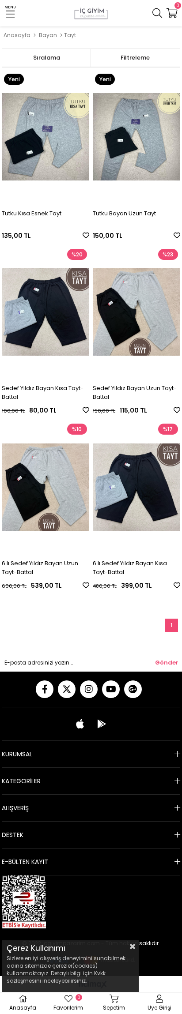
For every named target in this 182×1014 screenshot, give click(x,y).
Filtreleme (135, 57)
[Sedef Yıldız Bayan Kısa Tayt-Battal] (45, 312)
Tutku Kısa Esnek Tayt (31, 213)
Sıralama (46, 57)
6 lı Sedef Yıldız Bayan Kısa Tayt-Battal (130, 567)
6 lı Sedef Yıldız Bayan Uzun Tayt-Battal (40, 567)
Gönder (166, 662)
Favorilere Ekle (86, 235)
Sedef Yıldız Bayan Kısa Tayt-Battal (42, 392)
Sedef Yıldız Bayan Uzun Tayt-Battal (135, 392)
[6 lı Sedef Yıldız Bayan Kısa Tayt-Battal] (136, 486)
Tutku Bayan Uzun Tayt (124, 213)
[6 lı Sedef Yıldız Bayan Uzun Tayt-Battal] (45, 486)
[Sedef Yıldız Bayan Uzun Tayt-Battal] (136, 312)
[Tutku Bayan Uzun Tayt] (136, 137)
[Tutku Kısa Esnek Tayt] (45, 137)
